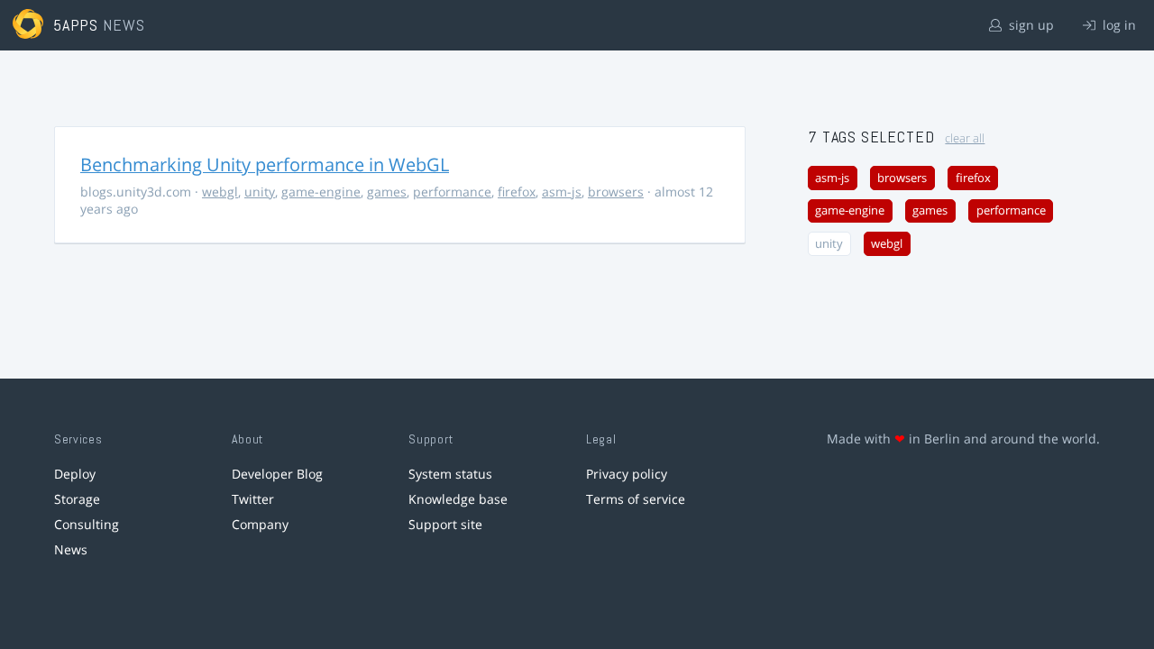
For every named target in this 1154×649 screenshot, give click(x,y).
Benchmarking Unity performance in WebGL (264, 164)
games (387, 191)
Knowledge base (458, 498)
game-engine (321, 191)
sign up (1029, 24)
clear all (965, 138)
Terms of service (635, 498)
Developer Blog (277, 473)
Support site (445, 524)
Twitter (253, 498)
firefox (517, 191)
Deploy (75, 473)
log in (1117, 24)
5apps (76, 24)
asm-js (562, 191)
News (70, 549)
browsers (616, 191)
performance (452, 191)
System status (450, 473)
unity (259, 191)
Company (260, 524)
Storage (77, 498)
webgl (220, 191)
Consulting (86, 524)
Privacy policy (626, 473)
